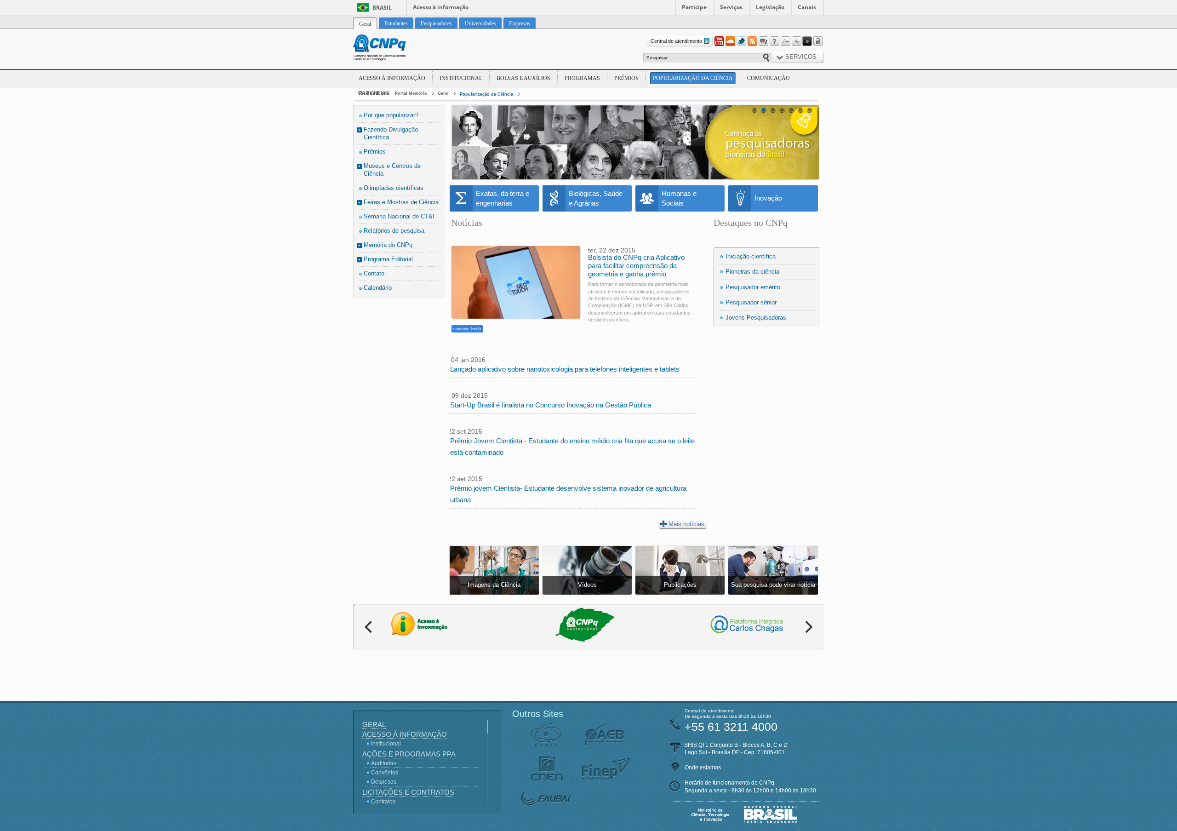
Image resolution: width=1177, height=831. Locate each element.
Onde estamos (703, 767)
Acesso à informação (441, 7)
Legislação (770, 7)
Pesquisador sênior (751, 302)
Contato (374, 273)
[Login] (818, 41)
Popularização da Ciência (693, 78)
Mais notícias (686, 524)
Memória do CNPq (388, 244)
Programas (582, 78)
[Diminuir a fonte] (796, 41)
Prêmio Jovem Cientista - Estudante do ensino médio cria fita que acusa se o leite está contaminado (572, 446)
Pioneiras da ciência (752, 271)
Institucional (461, 78)
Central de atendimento (676, 41)
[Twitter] (741, 41)
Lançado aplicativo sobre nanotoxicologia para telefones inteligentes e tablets (565, 369)
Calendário (378, 287)
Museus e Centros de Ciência (392, 169)
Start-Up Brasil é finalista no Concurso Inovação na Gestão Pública (550, 405)
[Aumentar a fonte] (785, 41)
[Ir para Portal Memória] (391, 48)
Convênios (384, 772)
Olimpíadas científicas (393, 187)
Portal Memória (411, 93)
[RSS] (752, 41)
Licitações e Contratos (408, 792)
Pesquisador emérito (753, 287)
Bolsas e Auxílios (523, 78)
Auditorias (383, 763)
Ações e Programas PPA (409, 754)
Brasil (382, 7)
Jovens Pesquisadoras (756, 317)
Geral (443, 93)
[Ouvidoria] (763, 41)
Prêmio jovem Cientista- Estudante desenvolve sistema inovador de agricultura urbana (568, 494)
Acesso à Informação (392, 78)
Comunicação (768, 78)
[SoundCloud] (730, 41)
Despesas (383, 782)
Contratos (383, 801)
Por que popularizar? (391, 115)
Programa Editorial (388, 259)
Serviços (731, 7)
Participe (694, 7)
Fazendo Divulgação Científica (391, 133)
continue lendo (467, 329)
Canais (807, 7)
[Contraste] (807, 41)
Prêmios (626, 78)
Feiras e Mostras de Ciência (401, 202)
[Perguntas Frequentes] (774, 41)
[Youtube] (719, 41)
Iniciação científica (751, 256)
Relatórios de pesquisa (394, 230)
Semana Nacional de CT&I (399, 216)
